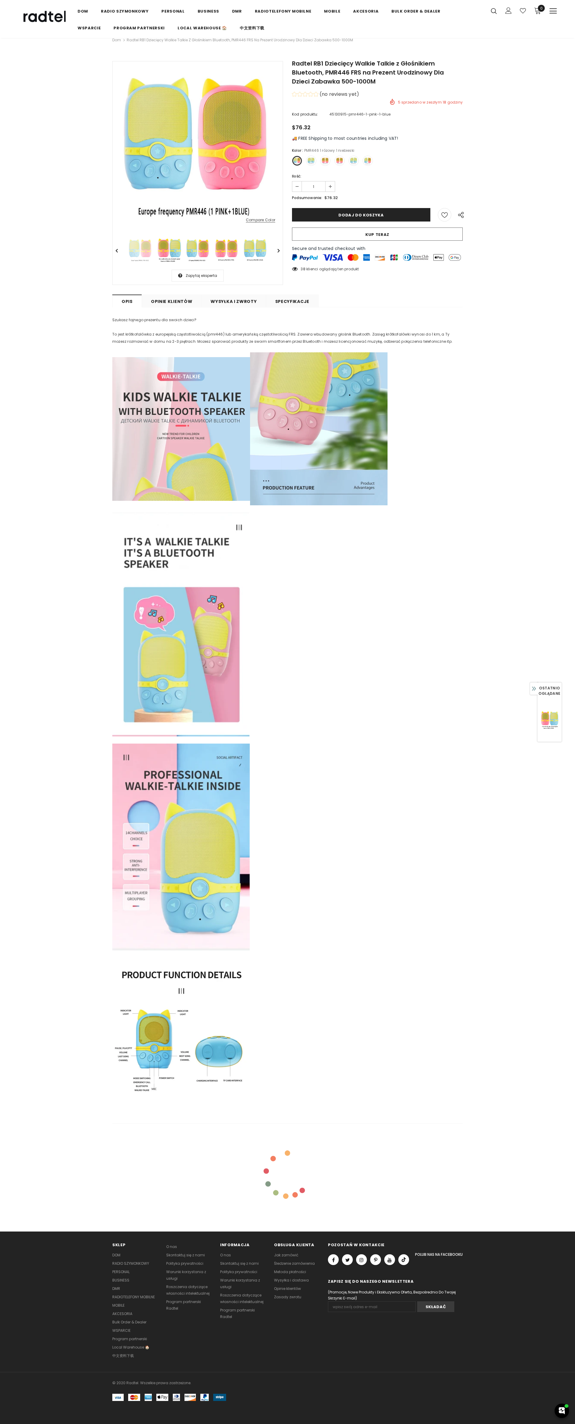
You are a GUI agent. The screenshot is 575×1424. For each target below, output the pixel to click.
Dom (116, 40)
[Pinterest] (375, 1259)
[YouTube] (389, 1259)
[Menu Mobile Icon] (553, 11)
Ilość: (296, 176)
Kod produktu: (305, 114)
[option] (198, 146)
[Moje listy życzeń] (523, 11)
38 (303, 269)
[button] (325, 95)
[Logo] (43, 17)
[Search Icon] (494, 11)
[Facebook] (333, 1259)
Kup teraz (377, 234)
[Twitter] (347, 1259)
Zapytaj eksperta (201, 275)
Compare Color (260, 220)
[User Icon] (508, 11)
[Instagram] (361, 1259)
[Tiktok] (403, 1259)
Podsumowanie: (307, 197)
